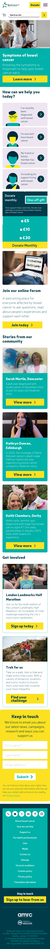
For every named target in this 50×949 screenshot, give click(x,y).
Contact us (25, 854)
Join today (20, 324)
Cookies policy (25, 870)
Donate (35, 5)
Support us (25, 831)
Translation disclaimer (25, 882)
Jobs (25, 843)
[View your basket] (4, 15)
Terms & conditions (25, 865)
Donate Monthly (24, 245)
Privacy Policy (13, 795)
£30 (26, 237)
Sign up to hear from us (25, 899)
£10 (26, 229)
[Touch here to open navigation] (45, 5)
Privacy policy (25, 876)
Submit (23, 776)
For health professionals (25, 837)
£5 (26, 220)
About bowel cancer (25, 820)
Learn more (22, 78)
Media (25, 848)
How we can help (25, 826)
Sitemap (25, 859)
